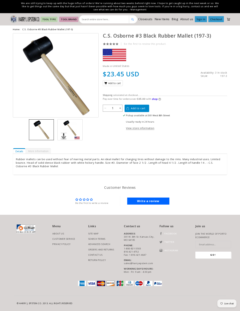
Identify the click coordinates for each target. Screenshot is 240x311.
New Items (162, 19)
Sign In (201, 19)
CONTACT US (95, 254)
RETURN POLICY (97, 260)
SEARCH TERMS (97, 238)
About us (186, 19)
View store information (140, 128)
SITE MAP (93, 233)
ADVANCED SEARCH (99, 244)
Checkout (216, 19)
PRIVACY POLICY (61, 244)
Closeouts (145, 19)
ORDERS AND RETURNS (101, 249)
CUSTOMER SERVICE (63, 238)
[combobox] (104, 19)
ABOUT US (58, 233)
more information (38, 151)
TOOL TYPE (49, 19)
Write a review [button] (148, 201)
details (19, 151)
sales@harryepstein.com (138, 263)
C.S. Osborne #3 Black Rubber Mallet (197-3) (47, 29)
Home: (16, 29)
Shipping (107, 95)
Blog (175, 19)
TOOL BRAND (69, 19)
